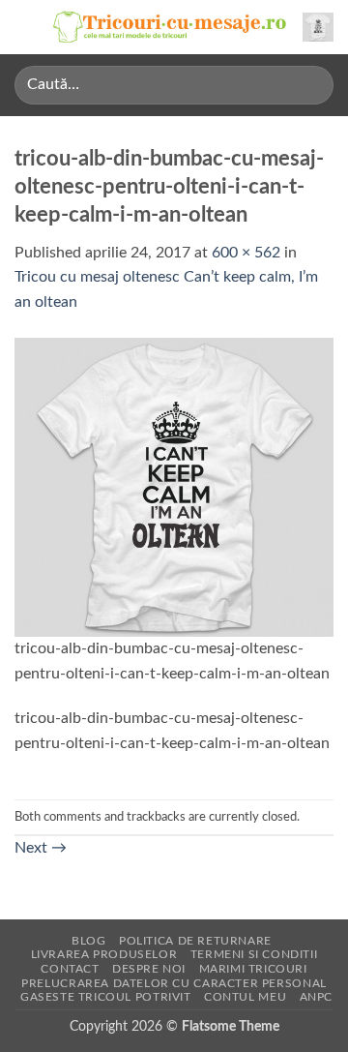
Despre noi (149, 969)
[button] (26, 26)
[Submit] (311, 85)
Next (40, 848)
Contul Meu (245, 997)
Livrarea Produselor (104, 954)
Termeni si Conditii (254, 954)
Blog (88, 941)
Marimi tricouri (253, 969)
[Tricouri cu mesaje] (170, 27)
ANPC (316, 997)
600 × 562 (246, 252)
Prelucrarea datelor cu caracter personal (173, 983)
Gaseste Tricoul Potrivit (105, 997)
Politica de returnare (195, 941)
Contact (70, 969)
